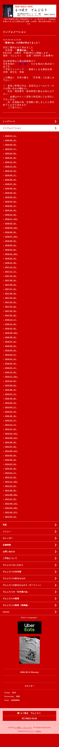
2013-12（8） (11, 477)
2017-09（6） (11, 280)
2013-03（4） (11, 517)
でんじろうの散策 (11, 598)
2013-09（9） (11, 490)
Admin (38, 731)
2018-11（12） (11, 219)
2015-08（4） (11, 390)
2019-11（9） (11, 167)
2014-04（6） (11, 460)
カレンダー (8, 538)
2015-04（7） (11, 407)
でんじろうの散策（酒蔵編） (16, 605)
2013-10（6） (11, 486)
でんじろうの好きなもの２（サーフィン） (22, 585)
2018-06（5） (11, 241)
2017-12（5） (11, 267)
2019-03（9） (11, 202)
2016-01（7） (11, 368)
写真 (5, 525)
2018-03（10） (11, 254)
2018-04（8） (11, 250)
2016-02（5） (11, 364)
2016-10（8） (11, 329)
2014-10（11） (11, 434)
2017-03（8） (11, 307)
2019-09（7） (11, 175)
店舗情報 (7, 545)
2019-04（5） (11, 197)
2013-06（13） (11, 504)
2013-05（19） (11, 508)
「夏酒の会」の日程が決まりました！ (21, 42)
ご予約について (10, 558)
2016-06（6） (11, 346)
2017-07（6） (11, 289)
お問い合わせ (9, 551)
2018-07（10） (11, 237)
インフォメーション (12, 128)
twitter (6, 612)
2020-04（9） (11, 145)
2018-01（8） (11, 263)
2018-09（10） (11, 228)
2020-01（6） (11, 158)
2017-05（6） (11, 298)
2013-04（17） (11, 512)
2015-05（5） (11, 403)
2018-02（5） (11, 258)
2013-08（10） (11, 495)
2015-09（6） (11, 385)
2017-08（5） (11, 285)
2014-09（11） (11, 438)
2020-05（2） (11, 140)
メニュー (7, 531)
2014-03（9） (11, 464)
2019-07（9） (11, 184)
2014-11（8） (11, 429)
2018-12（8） (11, 215)
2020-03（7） (11, 149)
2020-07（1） (11, 136)
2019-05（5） (11, 193)
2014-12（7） (11, 425)
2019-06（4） (11, 188)
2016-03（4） (11, 359)
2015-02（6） (11, 416)
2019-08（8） (11, 180)
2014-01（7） (11, 473)
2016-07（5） (11, 342)
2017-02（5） (11, 311)
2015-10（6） (11, 381)
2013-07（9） (11, 499)
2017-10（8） (11, 276)
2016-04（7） (11, 355)
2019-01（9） (11, 210)
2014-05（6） (11, 455)
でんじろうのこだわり (13, 565)
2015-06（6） (11, 399)
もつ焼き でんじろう (23, 728)
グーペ (31, 731)
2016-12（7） (11, 320)
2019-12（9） (11, 162)
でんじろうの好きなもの (14, 578)
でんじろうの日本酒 (12, 572)
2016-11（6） (11, 324)
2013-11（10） (11, 482)
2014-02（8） (11, 469)
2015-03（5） (11, 412)
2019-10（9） (11, 171)
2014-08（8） (11, 442)
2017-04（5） (11, 302)
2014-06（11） (11, 451)
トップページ (9, 121)
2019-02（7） (11, 206)
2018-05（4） (11, 245)
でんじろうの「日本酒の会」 (16, 592)
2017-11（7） (11, 272)
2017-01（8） (11, 315)
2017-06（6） (11, 294)
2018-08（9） (11, 232)
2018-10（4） (11, 223)
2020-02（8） (11, 153)
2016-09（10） (11, 333)
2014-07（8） (11, 447)
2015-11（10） (11, 377)
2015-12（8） (11, 372)
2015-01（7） (11, 420)
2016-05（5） (11, 350)
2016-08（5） (11, 337)
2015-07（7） (11, 394)
